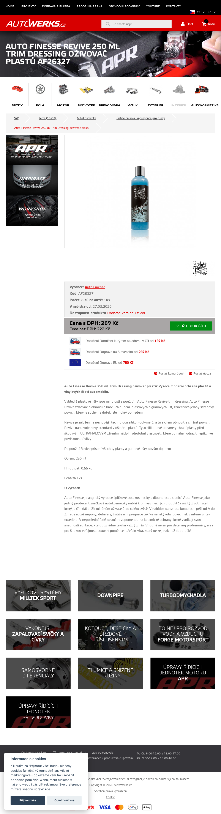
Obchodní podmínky (124, 6)
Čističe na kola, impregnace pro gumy (141, 118)
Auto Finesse (95, 287)
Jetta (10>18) (48, 118)
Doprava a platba (56, 6)
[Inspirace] (32, 180)
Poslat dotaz (202, 374)
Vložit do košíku (191, 326)
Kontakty (173, 6)
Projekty (28, 6)
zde (47, 789)
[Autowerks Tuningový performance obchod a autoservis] (36, 23)
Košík (210, 23)
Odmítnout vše (64, 800)
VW (16, 118)
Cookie (110, 797)
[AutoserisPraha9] (32, 210)
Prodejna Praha (89, 6)
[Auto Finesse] (200, 275)
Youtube (153, 6)
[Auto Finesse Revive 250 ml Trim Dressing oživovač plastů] (139, 191)
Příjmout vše (27, 800)
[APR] (32, 150)
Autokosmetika (86, 118)
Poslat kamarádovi (171, 374)
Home (10, 6)
